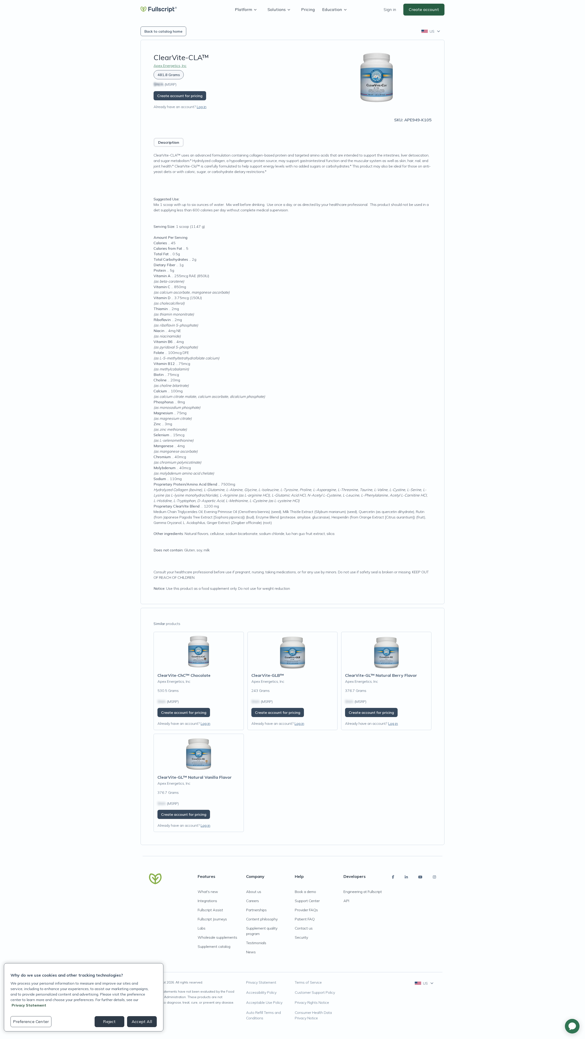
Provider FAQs (306, 910)
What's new (208, 891)
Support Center (307, 900)
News (251, 952)
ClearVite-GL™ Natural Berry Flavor (381, 675)
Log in (201, 106)
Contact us (304, 928)
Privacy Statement (261, 982)
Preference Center (31, 1021)
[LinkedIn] (406, 877)
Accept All (142, 1021)
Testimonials (256, 943)
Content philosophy (262, 919)
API (346, 900)
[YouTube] (420, 877)
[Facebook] (393, 877)
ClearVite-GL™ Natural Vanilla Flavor (194, 777)
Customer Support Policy (315, 992)
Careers (252, 900)
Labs (201, 928)
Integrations (207, 900)
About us (253, 891)
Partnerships (256, 910)
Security (301, 937)
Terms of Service (308, 982)
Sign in (390, 9)
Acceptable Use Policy (264, 1002)
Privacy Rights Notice (312, 1002)
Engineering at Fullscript (362, 891)
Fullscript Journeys (212, 919)
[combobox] (431, 31)
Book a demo (305, 891)
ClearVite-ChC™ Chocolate (183, 675)
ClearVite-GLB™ (267, 675)
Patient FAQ (305, 919)
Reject (109, 1021)
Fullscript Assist (210, 910)
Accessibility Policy (261, 992)
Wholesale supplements (217, 937)
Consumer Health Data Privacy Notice (313, 1015)
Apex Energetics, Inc (170, 65)
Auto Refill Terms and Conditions (263, 1015)
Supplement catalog (214, 946)
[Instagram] (434, 877)
